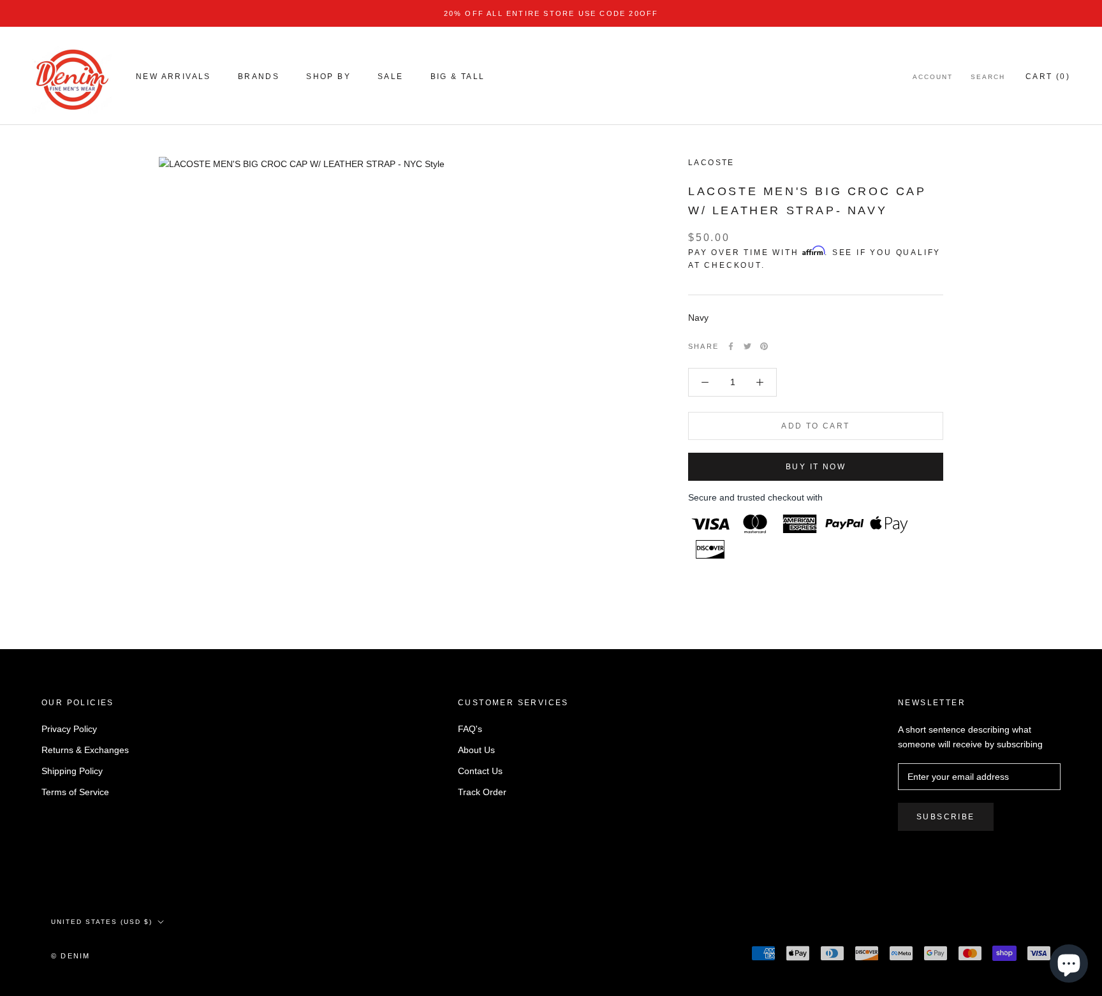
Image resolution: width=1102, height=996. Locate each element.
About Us (476, 750)
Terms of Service (75, 792)
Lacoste (711, 162)
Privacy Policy (69, 729)
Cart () (1047, 76)
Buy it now (816, 466)
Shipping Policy (72, 771)
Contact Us (480, 771)
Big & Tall (457, 76)
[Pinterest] (764, 346)
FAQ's (470, 729)
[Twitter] (747, 346)
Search (988, 76)
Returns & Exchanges (85, 750)
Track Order (482, 792)
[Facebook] (731, 346)
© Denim (70, 956)
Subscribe (945, 816)
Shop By (328, 76)
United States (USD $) (101, 921)
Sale (391, 76)
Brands (258, 76)
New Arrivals (173, 76)
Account (933, 76)
